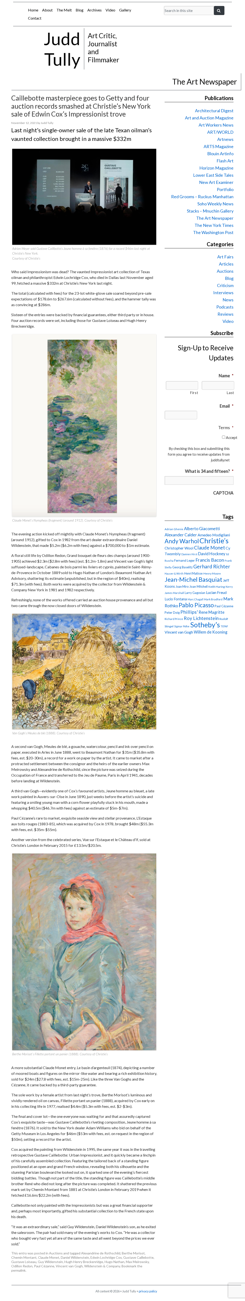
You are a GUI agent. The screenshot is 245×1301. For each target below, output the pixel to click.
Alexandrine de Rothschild (100, 1253)
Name (226, 375)
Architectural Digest (214, 110)
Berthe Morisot (133, 1253)
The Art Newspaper (215, 218)
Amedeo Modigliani (214, 535)
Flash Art (225, 160)
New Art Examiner (216, 182)
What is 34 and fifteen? (209, 471)
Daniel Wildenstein (75, 1257)
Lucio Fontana (176, 599)
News (228, 299)
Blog (80, 10)
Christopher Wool (179, 548)
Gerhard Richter (211, 566)
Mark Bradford (213, 599)
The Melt (64, 10)
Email (227, 406)
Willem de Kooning (210, 632)
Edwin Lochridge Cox (106, 1257)
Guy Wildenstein (50, 1262)
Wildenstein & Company (102, 1266)
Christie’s (214, 540)
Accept (231, 437)
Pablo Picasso (196, 605)
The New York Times (214, 225)
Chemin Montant (24, 1257)
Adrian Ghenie (174, 529)
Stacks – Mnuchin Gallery (210, 210)
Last (230, 393)
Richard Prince (174, 618)
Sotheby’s (205, 625)
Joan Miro (182, 586)
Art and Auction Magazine (209, 117)
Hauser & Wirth (174, 573)
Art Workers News (216, 125)
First (194, 393)
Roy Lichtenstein (201, 618)
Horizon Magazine (216, 168)
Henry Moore (212, 573)
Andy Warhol (182, 541)
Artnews (225, 139)
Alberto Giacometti (202, 528)
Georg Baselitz (182, 567)
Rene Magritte (211, 612)
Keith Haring (216, 586)
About (47, 10)
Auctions (56, 1253)
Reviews (225, 314)
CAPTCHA (223, 493)
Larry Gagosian (195, 593)
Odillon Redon (22, 1266)
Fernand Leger (184, 560)
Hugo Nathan (114, 1262)
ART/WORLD (220, 132)
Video (110, 10)
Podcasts (225, 306)
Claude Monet (48, 1257)
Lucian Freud (216, 592)
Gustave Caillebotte (138, 1257)
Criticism (225, 285)
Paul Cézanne (44, 1266)
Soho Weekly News (215, 203)
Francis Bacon (209, 560)
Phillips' (189, 612)
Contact (34, 18)
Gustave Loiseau (23, 1262)
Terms (226, 427)
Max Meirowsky (137, 1262)
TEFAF (224, 626)
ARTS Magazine (219, 146)
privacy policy (148, 1291)
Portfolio (225, 189)
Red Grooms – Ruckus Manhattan (202, 196)
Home (33, 10)
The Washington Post (213, 232)
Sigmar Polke (181, 626)
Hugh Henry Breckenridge (83, 1262)
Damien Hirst (189, 554)
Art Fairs (225, 256)
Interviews (223, 292)
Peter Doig (172, 612)
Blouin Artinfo (220, 153)
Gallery (125, 10)
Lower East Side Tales (213, 175)
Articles (226, 264)
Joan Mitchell (198, 586)
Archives (94, 10)
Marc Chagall (195, 599)
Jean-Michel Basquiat (193, 579)
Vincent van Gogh (69, 1266)
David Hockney (211, 553)
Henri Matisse (193, 573)
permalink (18, 1270)
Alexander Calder (181, 534)
